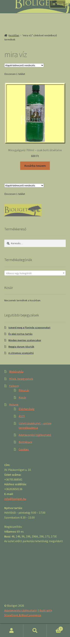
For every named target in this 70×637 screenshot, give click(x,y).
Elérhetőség (27, 409)
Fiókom (14, 386)
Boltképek (25, 442)
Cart (54, 627)
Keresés (35, 630)
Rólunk (13, 404)
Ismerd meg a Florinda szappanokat (29, 327)
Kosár (22, 397)
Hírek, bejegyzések (21, 379)
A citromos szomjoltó (21, 353)
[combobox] (35, 273)
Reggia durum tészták (21, 346)
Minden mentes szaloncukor (24, 340)
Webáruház (16, 371)
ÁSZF (22, 416)
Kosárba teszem (35, 165)
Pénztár (24, 390)
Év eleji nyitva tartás (20, 334)
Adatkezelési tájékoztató (35, 435)
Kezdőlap (14, 35)
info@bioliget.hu (15, 499)
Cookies (24, 449)
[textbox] (35, 273)
